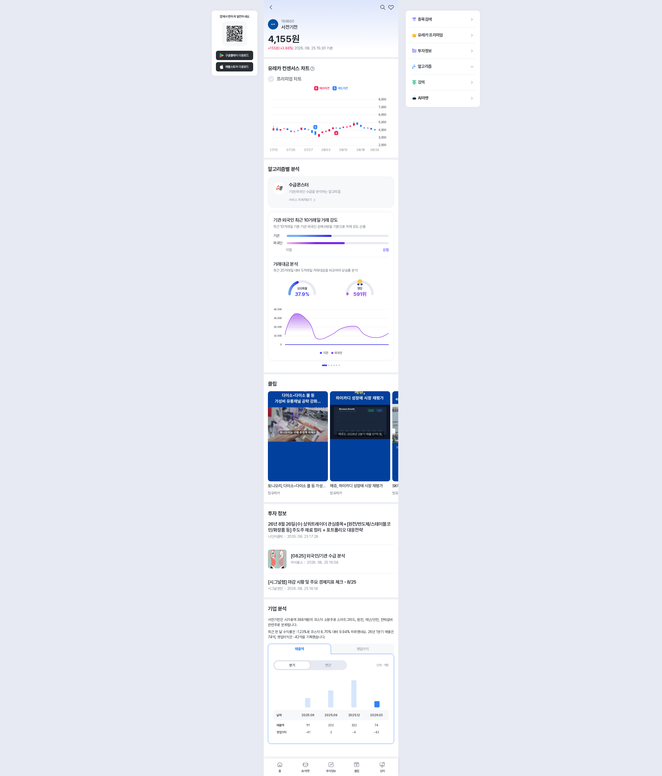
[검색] (383, 7)
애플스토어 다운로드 (237, 67)
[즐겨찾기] (391, 7)
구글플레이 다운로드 (237, 55)
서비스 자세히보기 (300, 200)
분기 (292, 665)
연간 (328, 665)
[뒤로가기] (271, 7)
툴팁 (312, 69)
